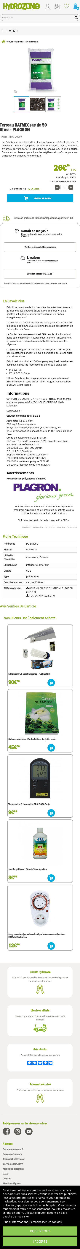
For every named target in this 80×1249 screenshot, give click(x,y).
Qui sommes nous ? (13, 1149)
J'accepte (40, 1241)
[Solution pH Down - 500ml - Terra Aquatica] (40, 843)
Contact (7, 1178)
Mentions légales (12, 1183)
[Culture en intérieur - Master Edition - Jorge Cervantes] (40, 713)
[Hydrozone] (21, 6)
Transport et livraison (14, 1159)
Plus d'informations (15, 1222)
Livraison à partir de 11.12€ (40, 273)
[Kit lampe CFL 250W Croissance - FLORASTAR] (40, 648)
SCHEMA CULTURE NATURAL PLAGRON (51, 588)
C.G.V (5, 1173)
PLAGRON (63, 520)
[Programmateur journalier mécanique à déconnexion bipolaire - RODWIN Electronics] (40, 908)
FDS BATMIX (36, 595)
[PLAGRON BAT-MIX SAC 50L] (21, 104)
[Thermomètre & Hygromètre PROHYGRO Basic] (40, 778)
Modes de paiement (13, 1168)
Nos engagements (12, 1154)
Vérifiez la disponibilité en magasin (40, 247)
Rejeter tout (40, 1231)
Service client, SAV (13, 1163)
